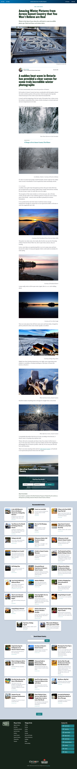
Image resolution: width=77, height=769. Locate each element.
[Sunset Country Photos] (38, 382)
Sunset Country (40, 6)
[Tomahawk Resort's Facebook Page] (38, 267)
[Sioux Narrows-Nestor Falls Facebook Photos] (38, 222)
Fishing (26, 731)
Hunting (26, 733)
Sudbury (15, 733)
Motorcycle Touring (28, 735)
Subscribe (73, 1)
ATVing (26, 725)
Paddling (26, 739)
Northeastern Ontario (18, 729)
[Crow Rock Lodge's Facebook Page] (38, 305)
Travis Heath (27, 69)
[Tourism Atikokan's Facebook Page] (38, 161)
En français (67, 1)
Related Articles (27, 140)
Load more (39, 714)
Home (9, 1)
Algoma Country (17, 725)
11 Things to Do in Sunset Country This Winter (37, 142)
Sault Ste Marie (67, 738)
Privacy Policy (48, 765)
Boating (26, 727)
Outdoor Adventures (28, 737)
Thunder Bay (16, 739)
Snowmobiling (27, 743)
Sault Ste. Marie (17, 731)
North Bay (16, 727)
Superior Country (17, 737)
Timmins (15, 741)
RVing (26, 741)
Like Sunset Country (45, 449)
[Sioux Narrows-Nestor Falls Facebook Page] (38, 120)
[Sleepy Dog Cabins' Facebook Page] (38, 342)
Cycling (26, 729)
